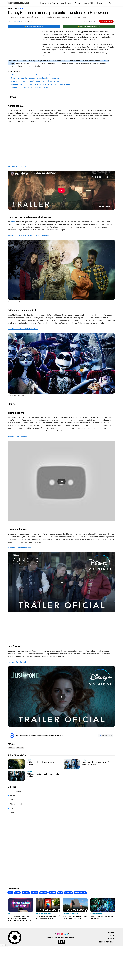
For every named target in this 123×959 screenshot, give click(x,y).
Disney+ (20, 8)
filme (13, 222)
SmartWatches (53, 3)
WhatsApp (43, 892)
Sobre (112, 935)
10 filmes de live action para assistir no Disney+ (42, 763)
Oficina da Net (12, 8)
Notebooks (69, 3)
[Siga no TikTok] (67, 934)
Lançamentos (15, 791)
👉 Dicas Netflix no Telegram (34, 26)
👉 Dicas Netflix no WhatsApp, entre (89, 26)
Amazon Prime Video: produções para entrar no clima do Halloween (36, 81)
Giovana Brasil (15, 21)
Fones (62, 3)
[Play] (61, 481)
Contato (111, 939)
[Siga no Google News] (64, 934)
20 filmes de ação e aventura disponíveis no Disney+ (43, 775)
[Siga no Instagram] (58, 934)
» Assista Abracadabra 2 (18, 166)
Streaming (85, 3)
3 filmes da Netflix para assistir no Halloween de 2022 (31, 88)
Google (17, 892)
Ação (12, 808)
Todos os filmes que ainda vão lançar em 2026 (101, 917)
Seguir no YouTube (107, 21)
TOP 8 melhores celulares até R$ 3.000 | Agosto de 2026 (48, 917)
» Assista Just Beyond (17, 662)
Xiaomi (60, 892)
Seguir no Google (92, 21)
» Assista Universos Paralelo (19, 547)
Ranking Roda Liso (80, 892)
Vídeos (92, 3)
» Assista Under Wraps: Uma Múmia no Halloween (28, 235)
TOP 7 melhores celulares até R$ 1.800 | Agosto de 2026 (75, 917)
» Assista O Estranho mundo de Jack (23, 329)
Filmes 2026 (68, 892)
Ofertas (99, 3)
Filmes (12, 800)
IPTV (9, 914)
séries (104, 61)
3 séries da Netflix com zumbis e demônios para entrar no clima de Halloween (40, 84)
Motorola (26, 892)
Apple (10, 892)
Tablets (77, 3)
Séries (12, 795)
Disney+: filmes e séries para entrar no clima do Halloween (58, 12)
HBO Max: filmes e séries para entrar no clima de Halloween (34, 75)
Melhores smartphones (43, 914)
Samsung (34, 892)
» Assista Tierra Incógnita (18, 436)
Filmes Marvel (16, 804)
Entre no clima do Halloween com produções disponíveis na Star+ (36, 78)
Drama (12, 813)
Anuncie (111, 932)
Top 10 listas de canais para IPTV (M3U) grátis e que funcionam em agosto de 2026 (19, 918)
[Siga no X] (55, 934)
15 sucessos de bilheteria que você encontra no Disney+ (95, 763)
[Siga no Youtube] (61, 934)
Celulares (43, 3)
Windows (52, 892)
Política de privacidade (106, 942)
